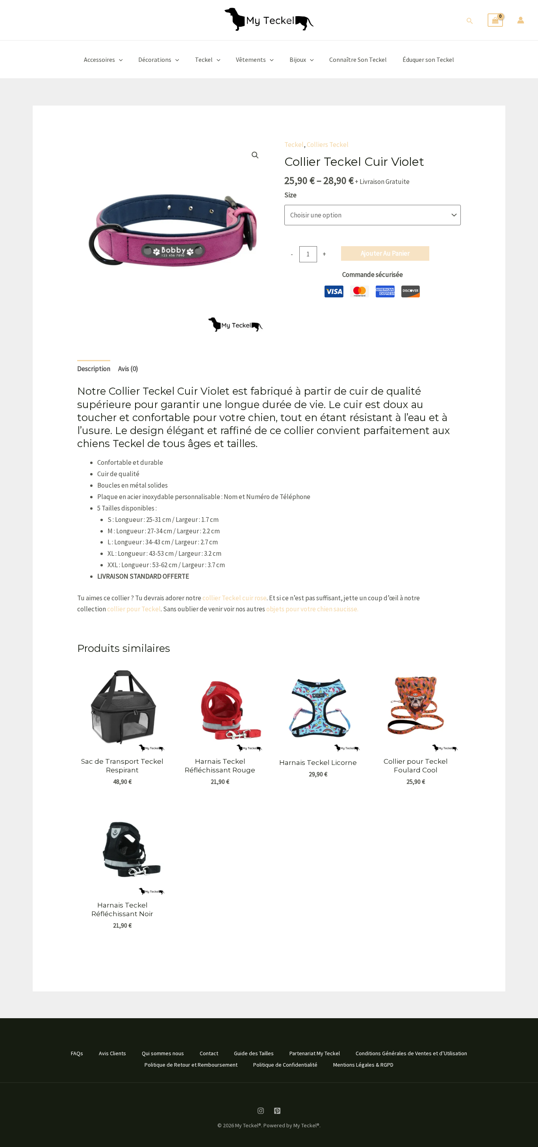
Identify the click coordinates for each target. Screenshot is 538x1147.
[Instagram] (260, 1110)
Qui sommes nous (163, 1053)
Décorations (154, 59)
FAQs (77, 1053)
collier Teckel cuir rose (234, 598)
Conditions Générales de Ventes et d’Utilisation (411, 1053)
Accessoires (99, 59)
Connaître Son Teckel (358, 59)
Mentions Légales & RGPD (363, 1064)
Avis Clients (112, 1053)
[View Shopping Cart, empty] (495, 20)
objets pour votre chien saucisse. (312, 609)
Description (93, 368)
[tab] (93, 369)
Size (290, 195)
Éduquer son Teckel (428, 59)
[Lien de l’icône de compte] (520, 20)
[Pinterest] (277, 1110)
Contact (209, 1053)
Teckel (204, 59)
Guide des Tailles (254, 1053)
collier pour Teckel (134, 609)
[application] (119, 59)
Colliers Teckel (328, 144)
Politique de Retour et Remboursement (191, 1064)
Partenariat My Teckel (314, 1053)
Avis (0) (128, 368)
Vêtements (251, 59)
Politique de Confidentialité (285, 1064)
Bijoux (297, 59)
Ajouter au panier (385, 253)
